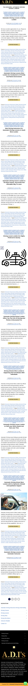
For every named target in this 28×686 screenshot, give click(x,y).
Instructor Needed (5, 620)
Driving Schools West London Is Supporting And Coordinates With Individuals (14, 372)
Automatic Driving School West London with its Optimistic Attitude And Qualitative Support (14, 484)
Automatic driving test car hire (7, 60)
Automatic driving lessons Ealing (11, 12)
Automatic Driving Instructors (21, 55)
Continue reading (14, 44)
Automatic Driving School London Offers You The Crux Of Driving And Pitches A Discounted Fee (14, 318)
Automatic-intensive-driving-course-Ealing (14, 14)
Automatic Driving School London (11, 57)
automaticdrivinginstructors (14, 24)
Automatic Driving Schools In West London (13, 13)
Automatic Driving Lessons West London (9, 111)
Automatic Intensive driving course (16, 169)
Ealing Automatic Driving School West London (10, 362)
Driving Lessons (5, 613)
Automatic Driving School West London (16, 113)
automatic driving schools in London (17, 59)
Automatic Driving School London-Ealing (14, 12)
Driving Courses (5, 610)
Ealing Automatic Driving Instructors (14, 15)
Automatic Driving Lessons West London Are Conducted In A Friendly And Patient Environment (14, 74)
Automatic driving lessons (6, 56)
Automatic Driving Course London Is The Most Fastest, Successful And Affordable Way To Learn (14, 182)
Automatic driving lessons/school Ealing (9, 643)
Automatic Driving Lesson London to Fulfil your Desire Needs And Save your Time (14, 426)
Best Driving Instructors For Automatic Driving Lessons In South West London (14, 130)
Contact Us (3, 623)
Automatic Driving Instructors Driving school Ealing (13, 607)
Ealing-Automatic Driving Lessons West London (14, 16)
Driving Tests (4, 615)
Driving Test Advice (5, 618)
